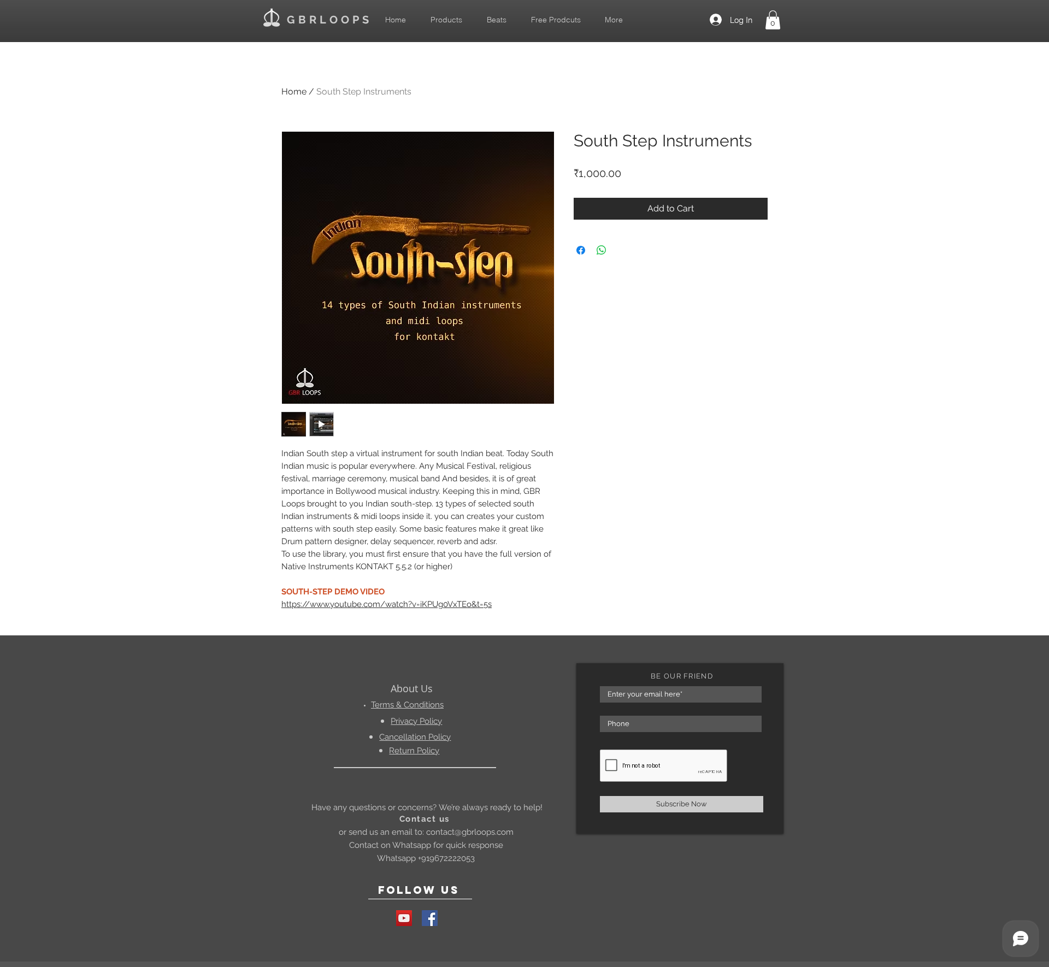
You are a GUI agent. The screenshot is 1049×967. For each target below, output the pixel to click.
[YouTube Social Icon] (404, 918)
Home (294, 91)
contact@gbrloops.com (470, 832)
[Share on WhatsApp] (601, 250)
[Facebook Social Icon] (430, 918)
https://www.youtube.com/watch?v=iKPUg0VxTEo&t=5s (386, 604)
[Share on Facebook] (580, 250)
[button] (773, 20)
